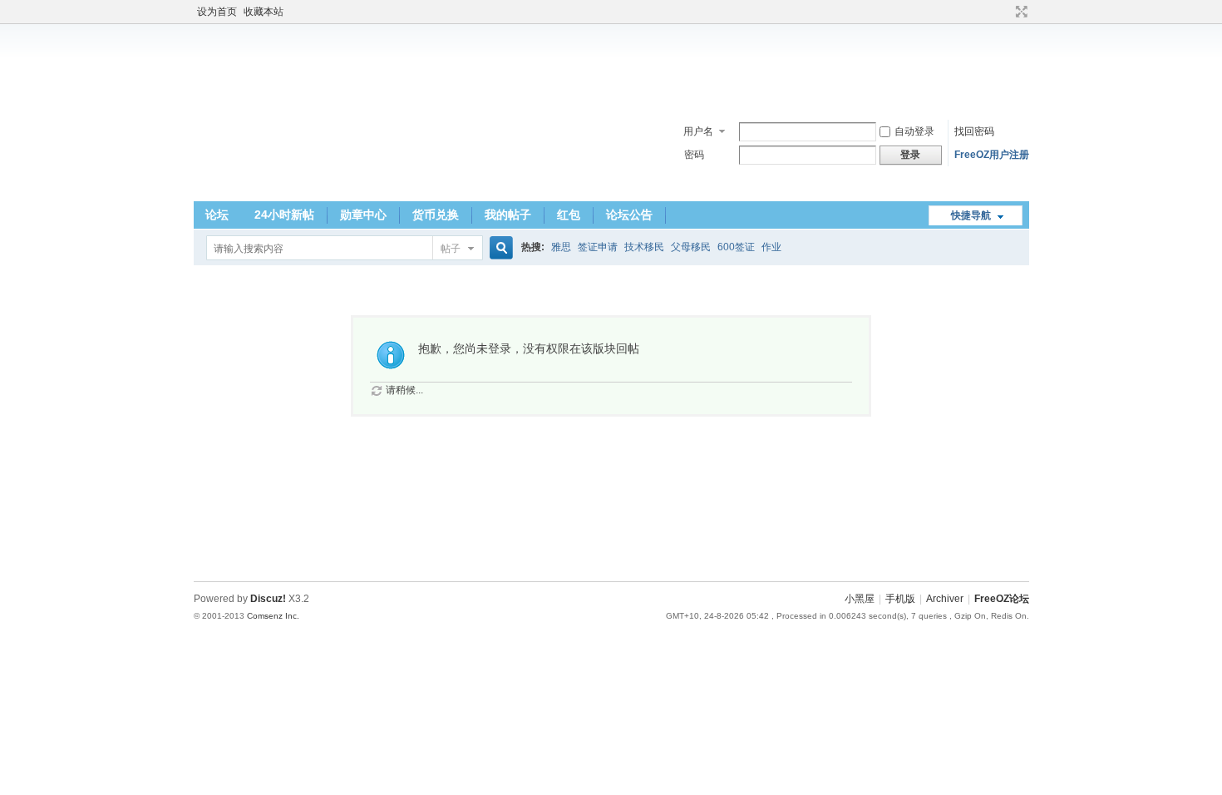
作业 (771, 247)
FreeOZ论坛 (1001, 599)
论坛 (217, 214)
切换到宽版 (1019, 11)
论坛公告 (629, 214)
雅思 (561, 247)
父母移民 (691, 247)
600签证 (736, 247)
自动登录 (914, 131)
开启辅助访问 (1006, 11)
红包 (568, 214)
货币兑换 (435, 214)
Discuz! (268, 599)
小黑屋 (860, 599)
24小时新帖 (284, 214)
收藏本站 (263, 11)
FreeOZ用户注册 (991, 154)
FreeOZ (251, 153)
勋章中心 (363, 214)
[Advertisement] (611, 65)
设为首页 (217, 11)
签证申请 (598, 247)
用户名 (698, 131)
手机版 (900, 599)
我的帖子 (508, 214)
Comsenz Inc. (273, 615)
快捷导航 (971, 215)
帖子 (451, 248)
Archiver (944, 599)
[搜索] (499, 248)
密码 (694, 154)
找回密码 (974, 131)
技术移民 (644, 247)
